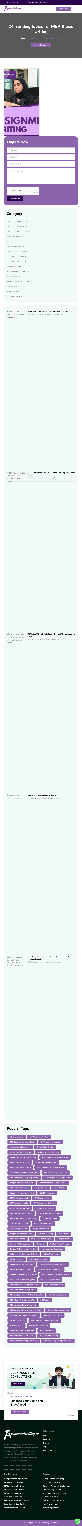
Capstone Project (14, 246)
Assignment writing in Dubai (20, 1167)
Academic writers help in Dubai (21, 1336)
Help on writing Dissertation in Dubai (23, 1254)
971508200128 (12, 2)
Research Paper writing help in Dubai (23, 1315)
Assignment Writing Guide (19, 1208)
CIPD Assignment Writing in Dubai (57, 1178)
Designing (40, 1244)
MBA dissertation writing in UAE (22, 1331)
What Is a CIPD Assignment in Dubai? (41, 795)
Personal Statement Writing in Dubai (55, 1275)
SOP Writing (12, 286)
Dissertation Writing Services (54, 1493)
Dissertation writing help (57, 1295)
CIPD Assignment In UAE (39, 1137)
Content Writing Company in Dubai (23, 1249)
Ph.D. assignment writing (49, 1336)
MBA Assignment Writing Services (23, 1157)
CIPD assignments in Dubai (44, 1203)
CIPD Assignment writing (14, 1493)
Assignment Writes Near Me (20, 1152)
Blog (44, 1447)
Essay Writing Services (52, 1482)
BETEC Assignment (47, 1193)
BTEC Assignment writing (14, 1497)
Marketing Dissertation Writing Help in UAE (26, 1295)
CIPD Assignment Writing (17, 251)
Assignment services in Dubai (21, 1234)
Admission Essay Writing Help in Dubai (58, 1341)
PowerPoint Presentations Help (16, 1500)
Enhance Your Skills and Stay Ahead (27, 1402)
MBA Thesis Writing (17, 1239)
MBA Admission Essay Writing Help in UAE (25, 1310)
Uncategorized (13, 296)
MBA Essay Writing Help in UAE (21, 1264)
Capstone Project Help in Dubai (22, 1193)
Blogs (9, 241)
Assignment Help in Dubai (17, 221)
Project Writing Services (13, 1482)
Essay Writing (12, 266)
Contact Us (47, 1450)
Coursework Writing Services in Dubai (24, 1173)
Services (46, 1443)
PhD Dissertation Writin (54, 1285)
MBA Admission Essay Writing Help (23, 1305)
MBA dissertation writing (38, 1325)
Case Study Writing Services (15, 1504)
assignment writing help (44, 1208)
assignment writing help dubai (21, 1213)
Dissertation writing (15, 261)
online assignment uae (18, 1229)
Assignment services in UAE (46, 1162)
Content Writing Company (60, 1244)
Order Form (63, 9)
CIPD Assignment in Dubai (50, 1142)
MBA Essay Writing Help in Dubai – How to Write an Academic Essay (51, 635)
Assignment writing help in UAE (21, 1183)
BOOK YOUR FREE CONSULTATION (23, 1374)
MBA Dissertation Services (14, 1508)
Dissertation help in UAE (38, 1259)
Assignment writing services (48, 1152)
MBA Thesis (63, 1234)
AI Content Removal (50, 1497)
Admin (12, 141)
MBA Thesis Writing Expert (41, 1239)
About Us (46, 1439)
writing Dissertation (51, 1254)
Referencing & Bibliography (53, 1500)
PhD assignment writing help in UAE (23, 1218)
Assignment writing (15, 226)
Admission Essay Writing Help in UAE (23, 1341)
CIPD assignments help (19, 1203)
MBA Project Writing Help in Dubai (23, 1275)
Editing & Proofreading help (53, 1479)
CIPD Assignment (16, 1137)
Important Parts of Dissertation (50, 1269)
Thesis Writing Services (52, 1490)
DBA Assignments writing (14, 1490)
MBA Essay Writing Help (16, 271)
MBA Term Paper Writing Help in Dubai (24, 1285)
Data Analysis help (50, 1504)
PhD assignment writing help (20, 1269)
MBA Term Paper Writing (50, 1280)
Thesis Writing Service (45, 1147)
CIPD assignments (42, 1198)
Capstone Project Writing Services (56, 1486)
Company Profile (64, 1239)
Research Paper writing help (18, 281)
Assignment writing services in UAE (55, 1157)
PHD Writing (12, 276)
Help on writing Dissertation (52, 1249)
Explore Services (19, 1412)
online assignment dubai (19, 1224)
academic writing (16, 1325)
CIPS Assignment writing (14, 1486)
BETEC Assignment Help (16, 236)
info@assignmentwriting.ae (37, 2)
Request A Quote (41, 45)
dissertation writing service (20, 1147)
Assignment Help (41, 1188)
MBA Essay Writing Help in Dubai (22, 1142)
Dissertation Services (15, 256)
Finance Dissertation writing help (22, 1280)
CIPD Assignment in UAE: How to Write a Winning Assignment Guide (51, 474)
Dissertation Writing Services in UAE (53, 1183)
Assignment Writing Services (18, 231)
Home (22, 38)
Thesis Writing (13, 291)
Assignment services (41, 1229)
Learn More (17, 1384)
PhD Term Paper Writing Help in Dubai (24, 1178)
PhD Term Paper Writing (19, 1188)
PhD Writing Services (51, 1508)
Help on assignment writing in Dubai (53, 1264)
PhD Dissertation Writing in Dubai (22, 1290)
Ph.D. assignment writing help (50, 1213)
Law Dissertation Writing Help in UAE (45, 1320)
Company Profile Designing (20, 1244)
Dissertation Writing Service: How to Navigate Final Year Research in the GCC (49, 958)
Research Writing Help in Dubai (55, 1173)
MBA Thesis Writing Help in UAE (22, 1300)
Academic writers (46, 1331)
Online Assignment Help (43, 1224)
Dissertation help (16, 1259)
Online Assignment (50, 1218)
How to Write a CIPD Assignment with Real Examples (47, 311)
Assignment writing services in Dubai (50, 1167)
